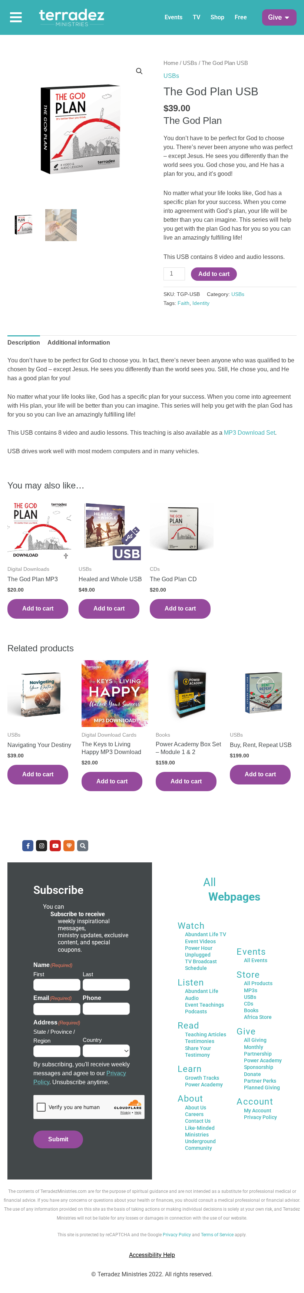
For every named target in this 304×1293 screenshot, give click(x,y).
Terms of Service (217, 1234)
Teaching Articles (205, 1034)
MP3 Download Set (249, 433)
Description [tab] (23, 342)
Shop (217, 17)
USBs (190, 63)
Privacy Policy (260, 1117)
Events (173, 17)
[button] (275, 17)
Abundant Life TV (205, 934)
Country (92, 1040)
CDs (248, 1004)
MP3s (250, 990)
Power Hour (198, 948)
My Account (257, 1110)
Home (170, 63)
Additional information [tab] (78, 342)
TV (196, 17)
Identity (200, 303)
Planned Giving (262, 1087)
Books (251, 1010)
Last (88, 974)
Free (241, 17)
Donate (252, 1074)
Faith (183, 303)
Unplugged (198, 955)
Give (246, 1031)
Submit (58, 1139)
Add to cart (213, 274)
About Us (195, 1108)
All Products (258, 983)
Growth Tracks (202, 1078)
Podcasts (196, 1011)
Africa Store (258, 1017)
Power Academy (204, 1085)
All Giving (255, 1040)
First (38, 974)
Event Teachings (204, 1005)
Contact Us (198, 1121)
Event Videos (200, 941)
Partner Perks (260, 1081)
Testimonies (199, 1041)
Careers (194, 1114)
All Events (255, 960)
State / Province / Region (54, 1036)
